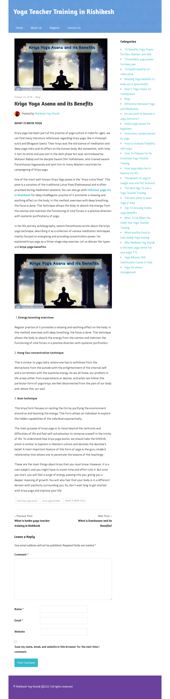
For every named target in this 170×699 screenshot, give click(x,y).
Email (18, 620)
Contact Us (74, 28)
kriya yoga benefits (51, 500)
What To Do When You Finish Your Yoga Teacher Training (135, 223)
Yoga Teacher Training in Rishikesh (63, 11)
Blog (38, 97)
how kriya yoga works (27, 500)
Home (19, 28)
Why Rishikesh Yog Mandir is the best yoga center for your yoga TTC (137, 247)
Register (55, 28)
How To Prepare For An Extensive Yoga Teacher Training (136, 158)
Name (19, 609)
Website (19, 631)
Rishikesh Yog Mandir (47, 113)
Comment (21, 554)
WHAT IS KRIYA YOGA (75, 500)
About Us (36, 28)
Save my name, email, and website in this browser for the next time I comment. (56, 649)
